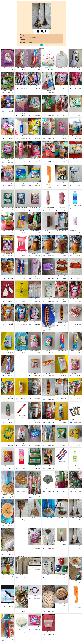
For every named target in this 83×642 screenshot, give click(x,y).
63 (29, 34)
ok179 (30, 39)
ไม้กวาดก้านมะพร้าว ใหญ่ (34, 37)
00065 (30, 35)
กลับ (41, 44)
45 (29, 40)
